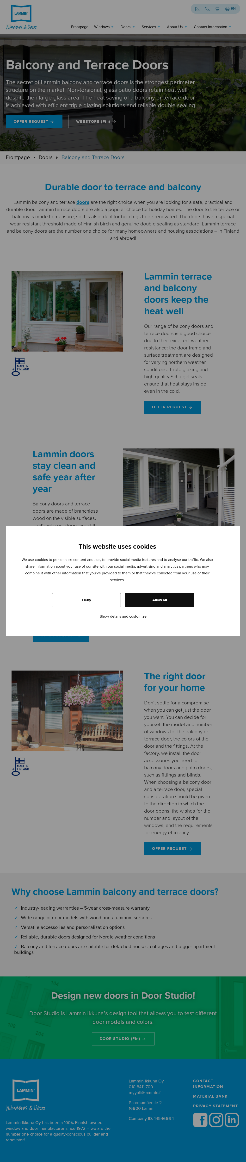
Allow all (159, 600)
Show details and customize (123, 616)
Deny (86, 600)
